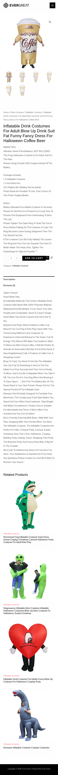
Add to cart (34, 258)
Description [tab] (9, 279)
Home (6, 112)
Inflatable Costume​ (33, 112)
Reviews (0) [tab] (9, 285)
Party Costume (17, 112)
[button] (50, 22)
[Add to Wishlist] (47, 258)
